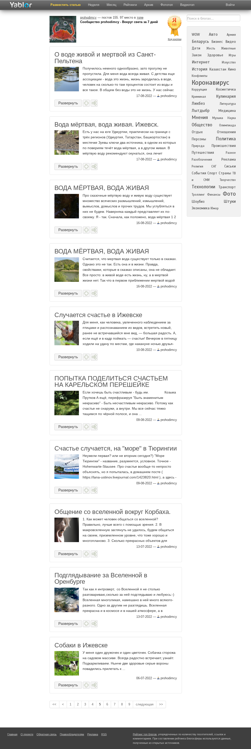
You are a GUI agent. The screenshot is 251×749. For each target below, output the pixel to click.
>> (161, 704)
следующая (144, 704)
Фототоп (167, 5)
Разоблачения (202, 160)
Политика (226, 139)
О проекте (27, 734)
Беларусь (200, 41)
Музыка (217, 118)
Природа (198, 146)
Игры (232, 55)
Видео (231, 41)
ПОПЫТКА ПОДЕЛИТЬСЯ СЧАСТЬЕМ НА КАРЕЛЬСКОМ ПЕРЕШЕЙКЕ (111, 381)
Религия (197, 166)
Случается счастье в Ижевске (98, 315)
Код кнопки (174, 39)
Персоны (199, 139)
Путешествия (203, 152)
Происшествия (224, 145)
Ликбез (198, 103)
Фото (229, 193)
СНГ (213, 166)
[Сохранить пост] (86, 103)
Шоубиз (198, 201)
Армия (231, 35)
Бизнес (217, 41)
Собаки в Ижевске (81, 645)
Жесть (210, 48)
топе (140, 17)
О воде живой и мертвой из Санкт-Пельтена (105, 57)
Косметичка (226, 89)
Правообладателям (72, 734)
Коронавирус (210, 82)
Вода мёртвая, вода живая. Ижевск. (106, 124)
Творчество (228, 180)
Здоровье (215, 55)
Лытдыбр (201, 110)
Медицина (227, 110)
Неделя (93, 5)
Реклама (228, 159)
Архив (148, 5)
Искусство (229, 62)
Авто (213, 34)
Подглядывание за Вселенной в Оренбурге (100, 578)
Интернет (201, 62)
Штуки (230, 201)
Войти (230, 5)
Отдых (197, 132)
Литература (228, 104)
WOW (196, 34)
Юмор (215, 208)
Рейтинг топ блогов (145, 734)
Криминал (199, 97)
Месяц (111, 5)
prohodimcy (168, 96)
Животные (228, 48)
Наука (231, 118)
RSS (104, 734)
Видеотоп (187, 5)
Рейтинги (130, 5)
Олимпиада (227, 125)
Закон (196, 55)
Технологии (203, 187)
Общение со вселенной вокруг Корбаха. (112, 511)
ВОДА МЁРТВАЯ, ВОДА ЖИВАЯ (101, 187)
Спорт (212, 173)
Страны (225, 173)
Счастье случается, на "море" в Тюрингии (115, 448)
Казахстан (217, 69)
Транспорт (227, 187)
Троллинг (198, 195)
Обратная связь (47, 734)
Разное (231, 153)
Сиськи (230, 166)
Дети (196, 48)
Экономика (201, 208)
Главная (12, 734)
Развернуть (68, 103)
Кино (232, 69)
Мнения (200, 117)
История (199, 69)
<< (54, 704)
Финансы (213, 195)
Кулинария (226, 96)
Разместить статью (65, 5)
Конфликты (199, 76)
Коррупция (199, 90)
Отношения (226, 132)
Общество (202, 125)
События (199, 173)
